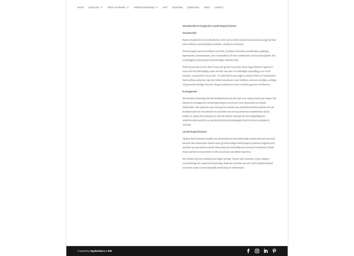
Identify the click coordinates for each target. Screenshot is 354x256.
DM (110, 250)
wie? (165, 7)
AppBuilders (97, 250)
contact (218, 7)
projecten (93, 7)
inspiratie (177, 7)
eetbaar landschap (144, 7)
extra (207, 7)
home (80, 7)
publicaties (193, 7)
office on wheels (116, 7)
